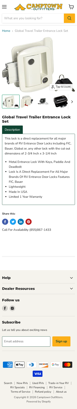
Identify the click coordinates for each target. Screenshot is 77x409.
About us (61, 392)
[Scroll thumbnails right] (71, 101)
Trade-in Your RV (58, 383)
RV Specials (17, 387)
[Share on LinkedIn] (21, 222)
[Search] (69, 18)
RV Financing (37, 387)
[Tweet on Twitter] (13, 222)
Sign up (61, 341)
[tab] (12, 130)
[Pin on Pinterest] (28, 222)
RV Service (55, 387)
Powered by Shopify (38, 401)
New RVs (22, 383)
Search (8, 383)
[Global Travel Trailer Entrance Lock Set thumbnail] (10, 101)
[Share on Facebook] (5, 222)
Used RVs (38, 383)
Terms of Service (20, 392)
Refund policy (43, 392)
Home (6, 31)
